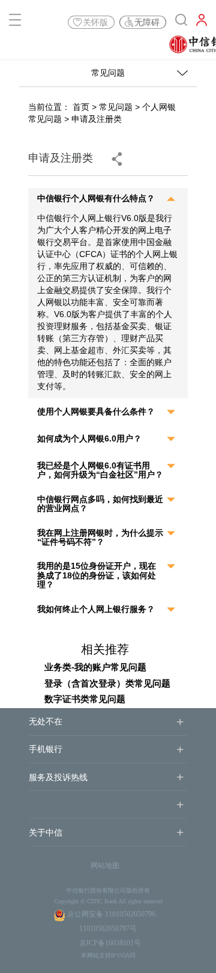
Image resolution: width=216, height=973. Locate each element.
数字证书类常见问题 (84, 699)
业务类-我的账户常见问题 (95, 667)
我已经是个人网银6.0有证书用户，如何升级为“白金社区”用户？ (100, 470)
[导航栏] (15, 22)
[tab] (107, 200)
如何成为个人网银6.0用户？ (89, 438)
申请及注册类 (96, 119)
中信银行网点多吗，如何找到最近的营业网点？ (100, 504)
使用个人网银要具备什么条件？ (96, 411)
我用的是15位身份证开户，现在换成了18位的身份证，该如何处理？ (96, 575)
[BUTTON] (201, 22)
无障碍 (147, 22)
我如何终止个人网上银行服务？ (96, 609)
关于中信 (45, 832)
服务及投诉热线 (58, 777)
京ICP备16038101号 (110, 943)
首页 (81, 107)
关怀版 (95, 22)
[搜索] (181, 22)
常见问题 (116, 107)
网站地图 (105, 865)
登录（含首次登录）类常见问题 (107, 683)
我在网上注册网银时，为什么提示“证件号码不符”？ (100, 538)
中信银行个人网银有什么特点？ (96, 198)
